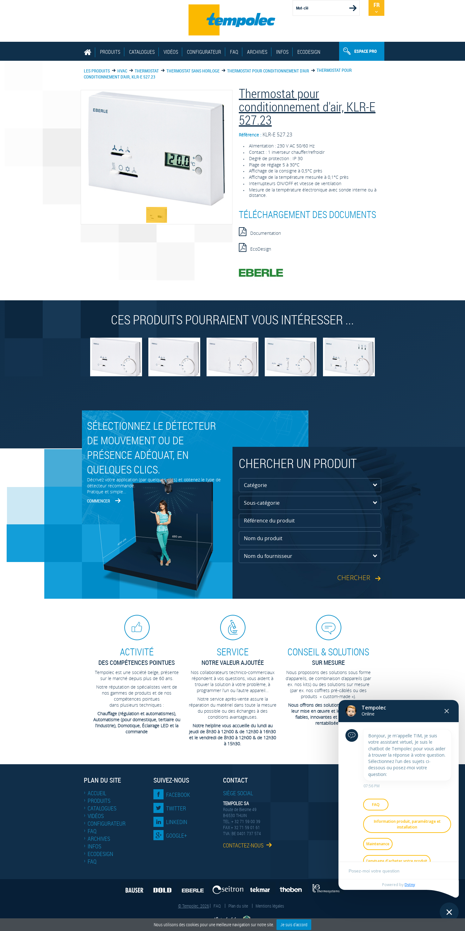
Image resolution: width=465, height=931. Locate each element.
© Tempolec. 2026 (193, 906)
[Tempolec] (232, 19)
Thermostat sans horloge (193, 71)
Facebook (178, 794)
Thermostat (147, 71)
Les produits (97, 71)
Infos (282, 51)
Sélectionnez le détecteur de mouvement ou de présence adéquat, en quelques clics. (151, 447)
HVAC (122, 71)
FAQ (234, 51)
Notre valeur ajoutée (233, 656)
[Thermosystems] (328, 888)
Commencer (98, 501)
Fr (377, 5)
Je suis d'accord (293, 925)
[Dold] (160, 888)
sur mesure (328, 656)
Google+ (176, 835)
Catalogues (142, 51)
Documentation (263, 233)
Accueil (97, 793)
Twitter (176, 808)
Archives (257, 51)
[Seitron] (227, 888)
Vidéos (171, 51)
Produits (110, 51)
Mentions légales (270, 906)
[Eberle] (191, 888)
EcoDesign (308, 51)
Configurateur (204, 51)
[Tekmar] (262, 888)
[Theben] (293, 888)
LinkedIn (176, 822)
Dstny (410, 884)
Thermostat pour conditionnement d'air (268, 71)
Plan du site (238, 906)
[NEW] (116, 360)
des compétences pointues (136, 656)
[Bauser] (133, 888)
